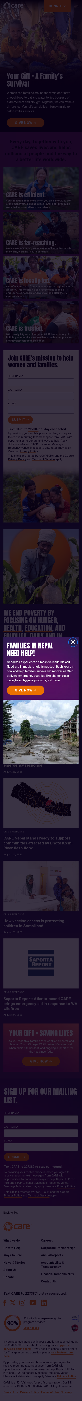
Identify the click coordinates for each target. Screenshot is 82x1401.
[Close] (73, 642)
